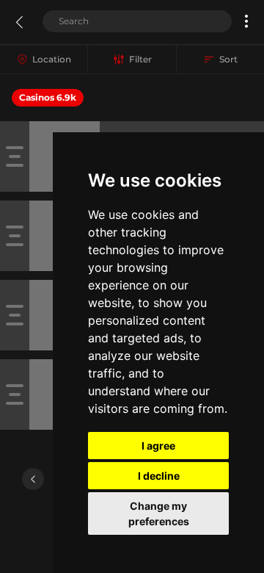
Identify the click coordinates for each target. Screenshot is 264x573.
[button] (246, 21)
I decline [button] (159, 475)
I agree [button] (158, 445)
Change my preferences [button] (158, 513)
